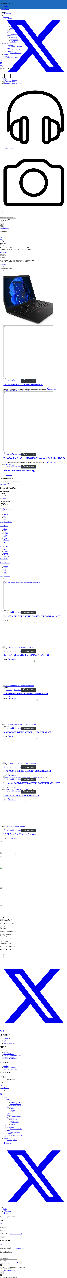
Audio (8, 31)
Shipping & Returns (8, 1043)
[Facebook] (1, 961)
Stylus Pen (13, 42)
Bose (4, 570)
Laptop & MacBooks (6, 509)
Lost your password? (16, 1234)
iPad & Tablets (4, 547)
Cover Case (13, 37)
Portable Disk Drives (16, 34)
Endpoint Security (15, 50)
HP (4, 516)
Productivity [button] (10, 45)
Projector (12, 28)
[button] (7, 381)
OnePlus (5, 533)
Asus (4, 517)
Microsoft (6, 554)
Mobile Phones (4, 526)
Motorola (6, 540)
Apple (5, 567)
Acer (4, 519)
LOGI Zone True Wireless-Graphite (19, 834)
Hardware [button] (6, 17)
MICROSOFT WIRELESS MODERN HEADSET (25, 693)
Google (5, 535)
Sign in (2, 1237)
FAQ (4, 8)
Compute (14, 80)
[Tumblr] (3, 1031)
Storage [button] (9, 32)
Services (5, 54)
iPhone (5, 529)
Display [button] (9, 24)
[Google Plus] (1, 1031)
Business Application (16, 46)
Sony (4, 536)
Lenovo (5, 553)
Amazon (5, 551)
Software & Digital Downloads (13, 83)
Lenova (5, 514)
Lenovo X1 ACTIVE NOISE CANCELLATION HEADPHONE (31, 783)
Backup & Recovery (16, 53)
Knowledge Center (12, 57)
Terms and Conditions (9, 1067)
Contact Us (6, 1038)
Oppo (5, 538)
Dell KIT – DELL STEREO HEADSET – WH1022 (26, 655)
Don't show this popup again (8, 1270)
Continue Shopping (18, 1248)
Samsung (6, 530)
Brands (5, 15)
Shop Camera (4, 508)
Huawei (5, 532)
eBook (12, 29)
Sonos (5, 573)
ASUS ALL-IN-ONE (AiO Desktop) (19, 470)
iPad (4, 549)
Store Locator (7, 1042)
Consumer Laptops (15, 23)
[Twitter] (33, 1029)
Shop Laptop (3, 498)
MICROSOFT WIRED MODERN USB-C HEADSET (27, 732)
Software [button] (5, 43)
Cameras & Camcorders (10, 1058)
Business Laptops (15, 20)
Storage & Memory (10, 81)
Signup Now (3, 484)
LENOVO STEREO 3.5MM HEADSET (21, 795)
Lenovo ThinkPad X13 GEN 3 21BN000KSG (23, 384)
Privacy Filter (14, 39)
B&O (5, 569)
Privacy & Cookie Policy (10, 1069)
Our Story (6, 1066)
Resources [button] (6, 56)
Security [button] (9, 48)
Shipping (5, 6)
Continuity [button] (10, 51)
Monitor (12, 26)
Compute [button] (9, 18)
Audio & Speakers (5, 563)
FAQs (5, 1040)
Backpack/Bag (14, 40)
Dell (4, 512)
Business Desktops (15, 21)
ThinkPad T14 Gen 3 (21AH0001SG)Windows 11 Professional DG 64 (34, 458)
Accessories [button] (10, 35)
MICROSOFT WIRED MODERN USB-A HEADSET (27, 771)
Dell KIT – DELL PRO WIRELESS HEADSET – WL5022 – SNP (32, 616)
